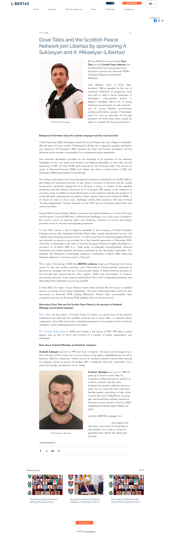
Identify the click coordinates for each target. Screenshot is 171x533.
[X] (158, 20)
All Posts (31, 16)
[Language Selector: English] (152, 4)
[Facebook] (155, 20)
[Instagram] (162, 20)
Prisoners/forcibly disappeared (58, 16)
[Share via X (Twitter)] (46, 451)
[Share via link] (59, 451)
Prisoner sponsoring (91, 16)
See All (141, 470)
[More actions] (130, 32)
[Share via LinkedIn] (52, 451)
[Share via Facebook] (40, 451)
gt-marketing (90, 531)
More (111, 16)
